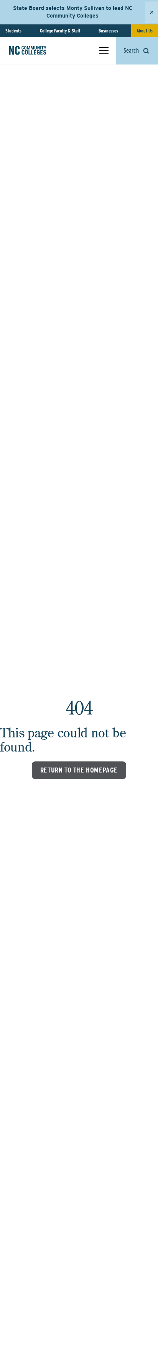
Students (13, 31)
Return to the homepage (79, 770)
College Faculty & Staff (60, 31)
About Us (145, 31)
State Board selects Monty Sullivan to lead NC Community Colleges (72, 12)
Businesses (108, 31)
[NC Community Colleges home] (38, 50)
